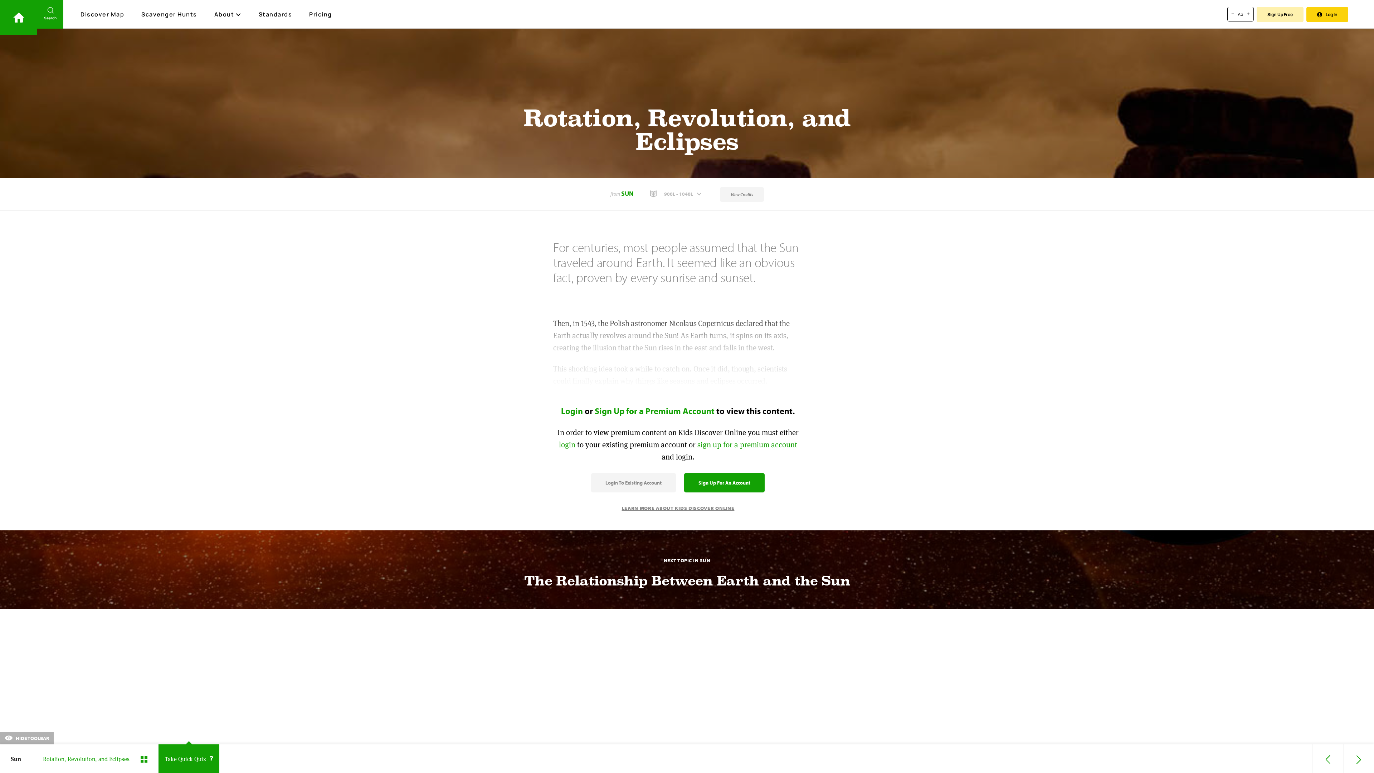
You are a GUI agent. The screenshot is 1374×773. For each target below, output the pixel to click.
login (567, 444)
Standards (275, 14)
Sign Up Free (1280, 14)
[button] (676, 194)
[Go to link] (18, 17)
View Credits (742, 194)
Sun (627, 193)
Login (572, 410)
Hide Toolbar (32, 738)
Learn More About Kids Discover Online (678, 508)
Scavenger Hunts (169, 14)
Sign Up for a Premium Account (655, 410)
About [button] (224, 14)
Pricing (320, 14)
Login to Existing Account (633, 483)
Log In (1332, 14)
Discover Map (102, 14)
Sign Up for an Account (724, 483)
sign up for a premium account (747, 444)
